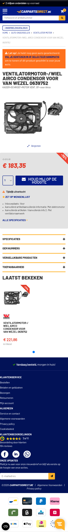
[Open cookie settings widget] (6, 526)
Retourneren (6, 398)
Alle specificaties (14, 220)
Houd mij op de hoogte (41, 180)
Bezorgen (5, 393)
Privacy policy (7, 424)
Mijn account (7, 403)
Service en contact (10, 414)
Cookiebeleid (7, 429)
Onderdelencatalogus (16, 28)
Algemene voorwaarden (12, 419)
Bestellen (5, 382)
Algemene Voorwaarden (49, 485)
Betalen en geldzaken (11, 388)
